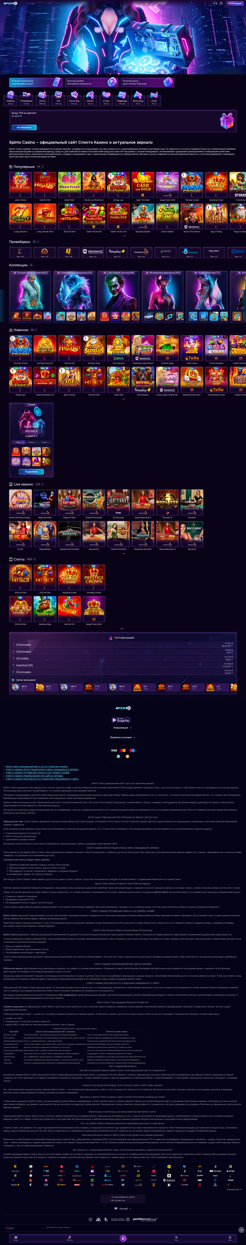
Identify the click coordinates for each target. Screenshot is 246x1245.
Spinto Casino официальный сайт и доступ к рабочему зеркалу (37, 766)
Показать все (233, 1189)
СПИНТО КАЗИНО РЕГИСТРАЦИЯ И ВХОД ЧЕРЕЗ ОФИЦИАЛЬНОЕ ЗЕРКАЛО (42, 769)
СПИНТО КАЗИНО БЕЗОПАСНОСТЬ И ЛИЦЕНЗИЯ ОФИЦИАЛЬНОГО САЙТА (42, 779)
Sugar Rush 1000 (24, 665)
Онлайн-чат (119, 1200)
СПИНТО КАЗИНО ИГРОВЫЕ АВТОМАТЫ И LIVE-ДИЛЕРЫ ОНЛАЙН (38, 773)
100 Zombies (22, 658)
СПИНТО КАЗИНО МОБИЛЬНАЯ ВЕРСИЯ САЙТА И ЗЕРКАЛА (34, 776)
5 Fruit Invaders (23, 644)
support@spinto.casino (124, 1197)
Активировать (24, 127)
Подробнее (31, 471)
